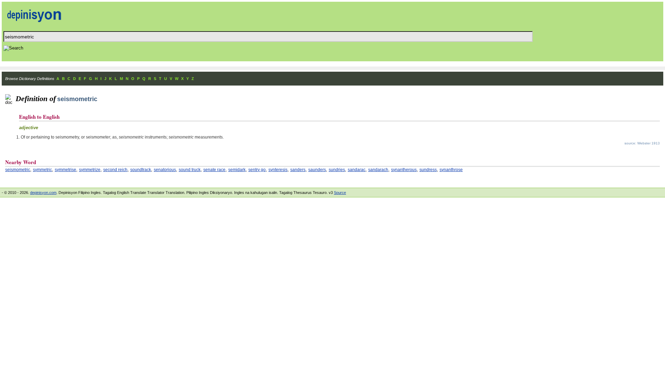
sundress (428, 169)
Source (340, 192)
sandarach (378, 169)
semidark (237, 169)
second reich (115, 169)
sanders (297, 169)
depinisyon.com (43, 192)
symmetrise (65, 169)
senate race (214, 169)
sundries (337, 169)
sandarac (356, 169)
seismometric (17, 169)
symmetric (42, 169)
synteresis (277, 169)
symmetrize (89, 169)
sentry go (257, 169)
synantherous (404, 169)
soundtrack (140, 169)
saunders (317, 169)
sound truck (190, 169)
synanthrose (451, 169)
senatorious (165, 169)
